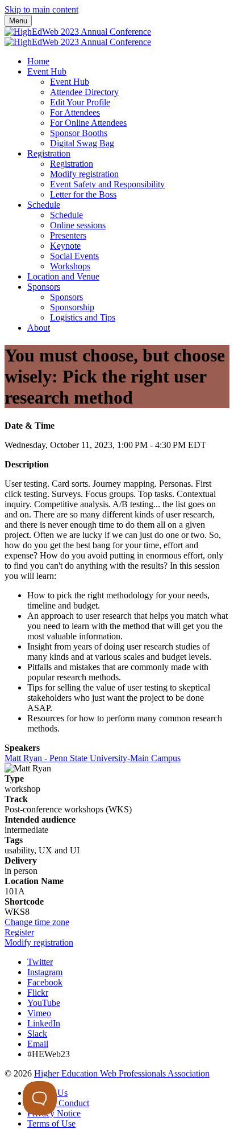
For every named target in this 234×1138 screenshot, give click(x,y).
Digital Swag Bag (82, 143)
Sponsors (43, 286)
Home (38, 61)
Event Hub (46, 71)
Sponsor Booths (78, 133)
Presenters (68, 235)
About (38, 327)
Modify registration (84, 174)
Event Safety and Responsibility (107, 184)
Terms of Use (51, 1123)
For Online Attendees (88, 123)
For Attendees (75, 112)
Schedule (43, 204)
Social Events (74, 256)
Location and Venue (63, 276)
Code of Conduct (58, 1103)
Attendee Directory (84, 92)
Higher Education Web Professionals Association (122, 1073)
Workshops (70, 266)
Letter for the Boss (83, 194)
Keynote (65, 245)
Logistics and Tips (82, 317)
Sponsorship (72, 307)
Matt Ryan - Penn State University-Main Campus (93, 758)
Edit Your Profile (80, 102)
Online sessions (78, 225)
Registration (48, 153)
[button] (37, 922)
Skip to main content (41, 9)
